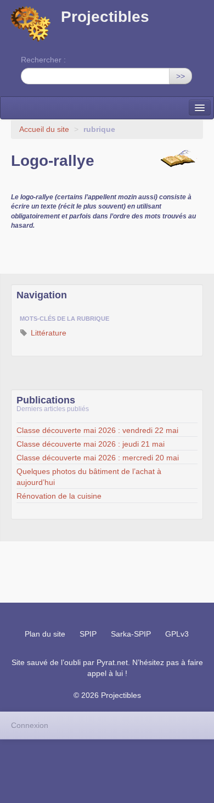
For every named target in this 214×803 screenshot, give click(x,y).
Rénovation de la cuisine (59, 496)
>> (180, 76)
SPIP (88, 633)
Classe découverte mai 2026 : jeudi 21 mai (90, 444)
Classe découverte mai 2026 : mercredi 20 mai (97, 457)
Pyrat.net (112, 662)
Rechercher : (43, 59)
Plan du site (45, 633)
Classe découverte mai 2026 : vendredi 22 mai (97, 430)
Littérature (47, 332)
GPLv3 (177, 633)
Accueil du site (44, 129)
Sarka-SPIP (131, 633)
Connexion (29, 725)
